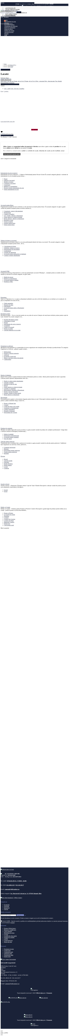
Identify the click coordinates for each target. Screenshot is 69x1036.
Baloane (6, 449)
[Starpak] (10, 848)
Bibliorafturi (7, 352)
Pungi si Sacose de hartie (11, 391)
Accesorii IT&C (5, 271)
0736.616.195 (10, 8)
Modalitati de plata (9, 933)
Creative (6, 517)
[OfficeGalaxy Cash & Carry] (9, 10)
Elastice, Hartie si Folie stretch (12, 393)
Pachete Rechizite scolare (11, 319)
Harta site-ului (8, 942)
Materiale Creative (9, 522)
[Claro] (10, 603)
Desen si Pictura (8, 513)
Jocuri (5, 491)
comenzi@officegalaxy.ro (12, 983)
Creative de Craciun (9, 519)
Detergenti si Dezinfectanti (11, 435)
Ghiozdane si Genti (9, 321)
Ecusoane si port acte (10, 356)
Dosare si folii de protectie (11, 353)
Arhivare (6, 355)
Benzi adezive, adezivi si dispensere (14, 218)
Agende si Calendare (10, 388)
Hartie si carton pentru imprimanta (13, 381)
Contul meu (7, 950)
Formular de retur (9, 949)
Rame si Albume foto (10, 403)
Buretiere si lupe (8, 220)
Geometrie (7, 325)
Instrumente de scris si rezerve (9, 173)
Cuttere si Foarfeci (9, 214)
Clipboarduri (7, 359)
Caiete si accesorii (9, 327)
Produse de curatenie (6, 428)
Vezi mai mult (12, 154)
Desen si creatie (8, 328)
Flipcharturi (7, 306)
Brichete (6, 453)
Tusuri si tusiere (8, 221)
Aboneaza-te (20, 915)
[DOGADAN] (10, 641)
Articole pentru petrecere (7, 441)
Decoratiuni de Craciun (10, 412)
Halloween (7, 523)
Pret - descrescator (50, 81)
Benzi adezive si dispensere (11, 394)
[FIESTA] (10, 678)
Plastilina (6, 516)
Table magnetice (8, 303)
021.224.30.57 (20, 885)
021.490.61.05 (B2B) (12, 9)
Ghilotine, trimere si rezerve (12, 248)
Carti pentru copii (9, 525)
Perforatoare (7, 212)
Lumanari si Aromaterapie (11, 408)
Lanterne (6, 468)
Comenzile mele (8, 952)
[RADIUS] (10, 810)
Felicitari (6, 462)
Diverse (3, 456)
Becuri (6, 459)
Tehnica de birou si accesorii (8, 240)
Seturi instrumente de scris (11, 189)
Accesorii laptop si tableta (11, 280)
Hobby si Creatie (5, 507)
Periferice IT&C (8, 281)
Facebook (7, 905)
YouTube (6, 906)
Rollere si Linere (8, 182)
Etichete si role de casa (10, 384)
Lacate (6, 466)
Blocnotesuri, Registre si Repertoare (14, 390)
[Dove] (10, 659)
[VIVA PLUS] (10, 866)
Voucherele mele (8, 955)
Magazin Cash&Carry (10, 930)
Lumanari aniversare (9, 447)
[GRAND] (10, 697)
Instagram (7, 908)
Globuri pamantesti (9, 409)
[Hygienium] (10, 716)
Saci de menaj (8, 438)
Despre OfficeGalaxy (10, 928)
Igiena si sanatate (9, 434)
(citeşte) (12, 922)
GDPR (6, 939)
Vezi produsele (5, 84)
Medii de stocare (8, 277)
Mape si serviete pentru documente (13, 358)
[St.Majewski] (10, 829)
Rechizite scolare (5, 313)
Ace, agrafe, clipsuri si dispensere (13, 215)
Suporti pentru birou (9, 223)
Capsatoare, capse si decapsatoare (13, 211)
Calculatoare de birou (10, 246)
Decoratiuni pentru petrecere (12, 450)
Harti (5, 309)
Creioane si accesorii (10, 183)
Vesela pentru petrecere (10, 452)
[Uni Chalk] (10, 584)
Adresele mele (8, 953)
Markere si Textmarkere (10, 186)
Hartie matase (8, 465)
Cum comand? (8, 931)
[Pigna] (10, 772)
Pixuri (5, 179)
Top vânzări (58, 81)
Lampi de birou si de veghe (11, 406)
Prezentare (3, 297)
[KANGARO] (10, 547)
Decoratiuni (4, 397)
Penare (6, 322)
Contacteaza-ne (8, 940)
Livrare (6, 934)
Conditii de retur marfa (10, 936)
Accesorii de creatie (9, 514)
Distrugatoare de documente (12, 249)
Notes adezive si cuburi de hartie (13, 217)
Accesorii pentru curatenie (11, 437)
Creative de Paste (9, 520)
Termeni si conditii (9, 937)
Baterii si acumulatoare (10, 278)
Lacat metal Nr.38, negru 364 (8, 121)
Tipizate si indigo (9, 382)
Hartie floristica (8, 463)
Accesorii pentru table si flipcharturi (14, 308)
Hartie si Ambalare (6, 375)
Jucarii (6, 490)
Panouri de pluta (8, 305)
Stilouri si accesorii (9, 180)
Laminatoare (7, 251)
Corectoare (7, 185)
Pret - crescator (40, 81)
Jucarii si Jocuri (5, 484)
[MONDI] (10, 735)
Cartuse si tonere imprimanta (12, 255)
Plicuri (6, 385)
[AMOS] (10, 565)
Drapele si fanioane (9, 411)
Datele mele (7, 956)
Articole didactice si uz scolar (12, 330)
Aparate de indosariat (10, 252)
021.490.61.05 (10, 885)
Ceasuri (6, 405)
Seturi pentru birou (9, 224)
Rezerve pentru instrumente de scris (14, 188)
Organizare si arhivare (7, 346)
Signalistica (7, 311)
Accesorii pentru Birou (7, 205)
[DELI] (10, 622)
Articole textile (8, 460)
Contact (11, 14)
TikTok (6, 909)
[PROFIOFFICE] (10, 791)
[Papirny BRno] (10, 754)
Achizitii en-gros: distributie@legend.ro (34, 4)
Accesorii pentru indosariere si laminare (15, 254)
